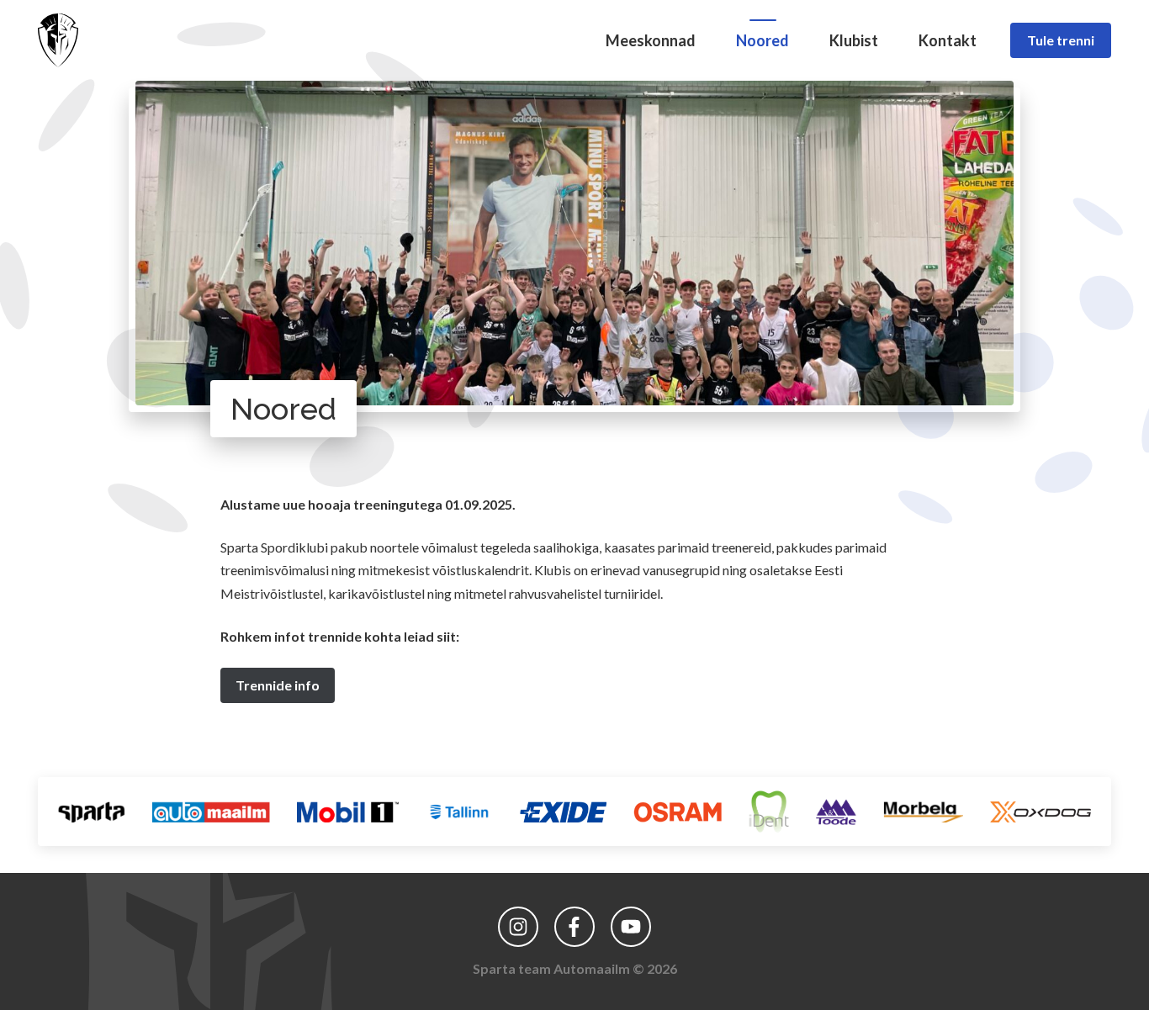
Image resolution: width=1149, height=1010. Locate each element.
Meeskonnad (651, 40)
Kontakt (948, 40)
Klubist (853, 40)
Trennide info (278, 685)
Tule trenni (1060, 40)
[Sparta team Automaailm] (58, 40)
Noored (762, 40)
